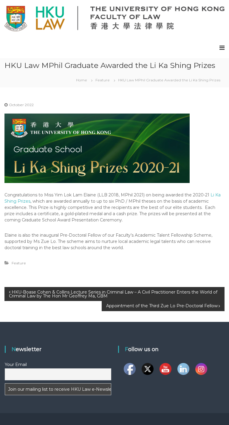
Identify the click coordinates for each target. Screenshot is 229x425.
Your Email (16, 364)
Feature (102, 80)
